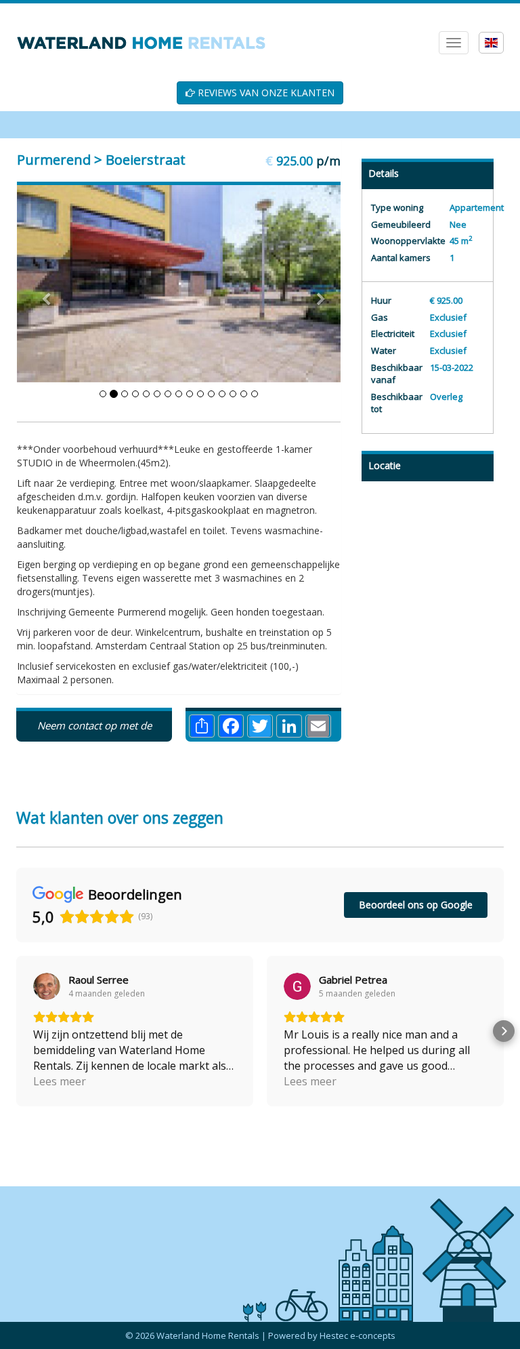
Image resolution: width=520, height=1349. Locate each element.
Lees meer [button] (59, 1081)
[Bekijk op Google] (46, 986)
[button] (16, 1031)
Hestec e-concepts (357, 1335)
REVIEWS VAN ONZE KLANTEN (264, 92)
